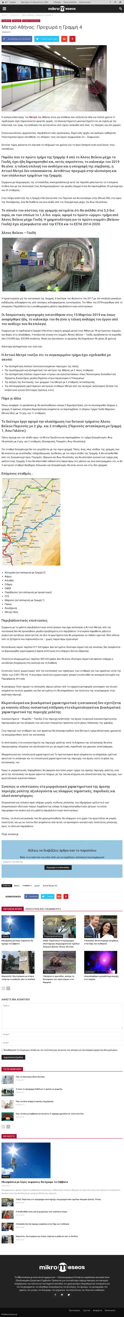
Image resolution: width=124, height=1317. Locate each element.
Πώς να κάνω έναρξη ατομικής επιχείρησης (35, 1101)
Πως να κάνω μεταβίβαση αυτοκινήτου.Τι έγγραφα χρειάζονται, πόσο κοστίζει (50, 1114)
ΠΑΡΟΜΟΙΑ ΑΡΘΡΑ (12, 909)
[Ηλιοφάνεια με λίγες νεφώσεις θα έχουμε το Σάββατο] (21, 926)
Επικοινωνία (84, 2)
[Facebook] (110, 2)
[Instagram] (115, 2)
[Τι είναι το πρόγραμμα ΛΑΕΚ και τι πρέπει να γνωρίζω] (8, 1092)
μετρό (37, 885)
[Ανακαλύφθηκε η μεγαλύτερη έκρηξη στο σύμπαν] (103, 962)
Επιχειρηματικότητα (53, 936)
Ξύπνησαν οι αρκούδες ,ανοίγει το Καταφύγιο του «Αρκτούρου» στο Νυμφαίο (58, 979)
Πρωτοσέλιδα (70, 2)
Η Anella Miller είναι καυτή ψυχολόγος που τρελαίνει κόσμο (41, 1212)
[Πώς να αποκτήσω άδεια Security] (8, 1079)
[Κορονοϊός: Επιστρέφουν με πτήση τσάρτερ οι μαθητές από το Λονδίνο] (21, 962)
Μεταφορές (17, 21)
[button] (120, 8)
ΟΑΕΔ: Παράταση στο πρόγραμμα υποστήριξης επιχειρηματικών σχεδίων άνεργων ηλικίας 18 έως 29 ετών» (61, 943)
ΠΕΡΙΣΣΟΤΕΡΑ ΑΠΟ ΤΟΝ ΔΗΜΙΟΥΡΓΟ (43, 909)
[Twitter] (120, 2)
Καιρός (6, 936)
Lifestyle (57, 2)
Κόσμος (88, 936)
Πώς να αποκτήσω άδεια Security (30, 1077)
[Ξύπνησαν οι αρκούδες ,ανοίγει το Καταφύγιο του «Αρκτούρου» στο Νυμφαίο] (62, 962)
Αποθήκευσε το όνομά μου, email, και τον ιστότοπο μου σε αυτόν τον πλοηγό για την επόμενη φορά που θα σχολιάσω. (61, 1050)
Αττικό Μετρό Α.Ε (50, 885)
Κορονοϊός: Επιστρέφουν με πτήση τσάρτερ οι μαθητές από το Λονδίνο (47, 1236)
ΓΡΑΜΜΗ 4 (27, 885)
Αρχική (4, 15)
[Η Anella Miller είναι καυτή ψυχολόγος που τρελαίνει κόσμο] (8, 1214)
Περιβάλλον (6, 21)
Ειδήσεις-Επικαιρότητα (31, 21)
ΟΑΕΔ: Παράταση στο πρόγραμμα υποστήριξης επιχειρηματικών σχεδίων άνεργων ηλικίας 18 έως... (59, 1199)
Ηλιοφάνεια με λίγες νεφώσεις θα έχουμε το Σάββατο (35, 1181)
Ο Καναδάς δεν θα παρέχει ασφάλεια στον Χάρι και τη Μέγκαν (42, 1224)
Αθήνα (16, 885)
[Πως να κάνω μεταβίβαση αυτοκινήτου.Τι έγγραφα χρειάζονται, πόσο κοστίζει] (8, 1116)
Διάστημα (89, 972)
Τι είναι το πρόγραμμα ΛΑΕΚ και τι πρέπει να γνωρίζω (39, 1089)
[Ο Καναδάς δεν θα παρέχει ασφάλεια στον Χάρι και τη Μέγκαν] (103, 926)
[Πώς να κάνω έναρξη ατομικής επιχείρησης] (8, 1104)
